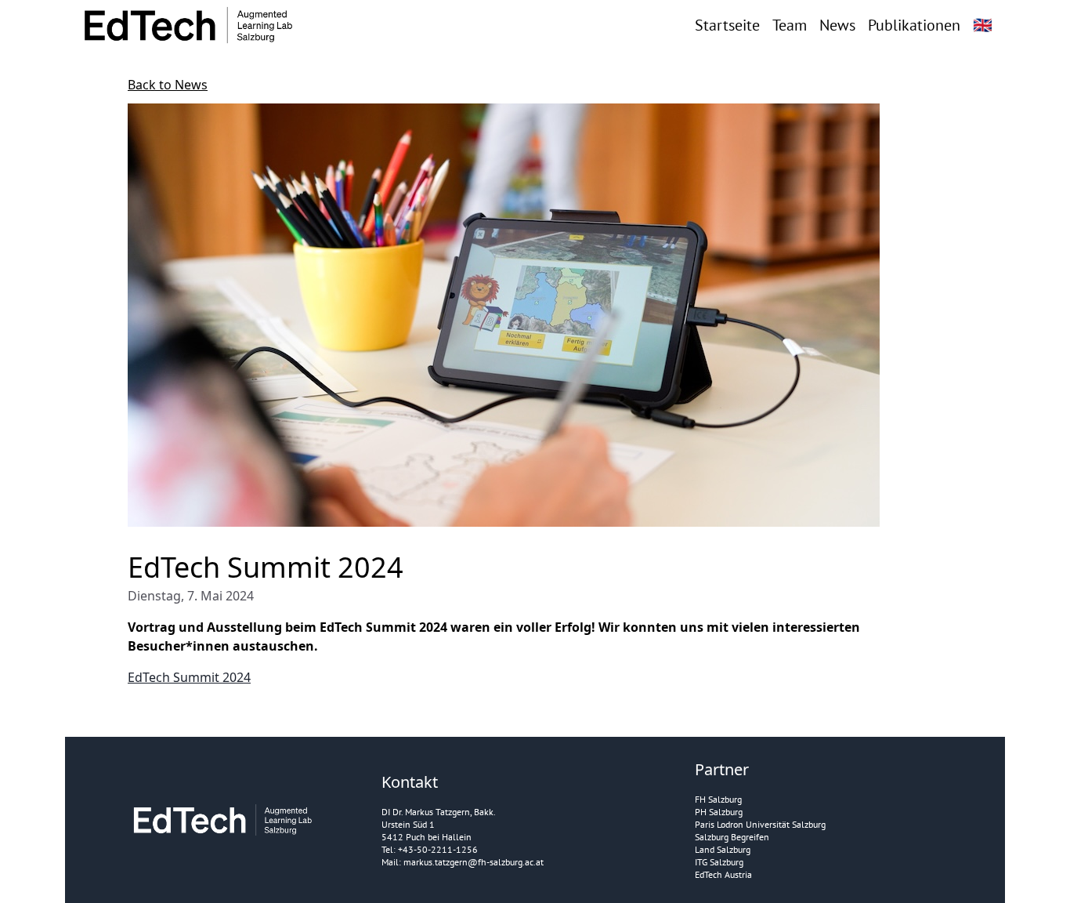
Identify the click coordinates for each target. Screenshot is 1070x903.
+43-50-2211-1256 (438, 849)
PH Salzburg (719, 812)
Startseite (727, 25)
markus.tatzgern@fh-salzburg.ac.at (473, 862)
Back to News (168, 84)
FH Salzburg (718, 799)
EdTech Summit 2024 (189, 677)
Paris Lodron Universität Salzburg (760, 824)
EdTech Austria (723, 874)
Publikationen (914, 25)
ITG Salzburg (719, 862)
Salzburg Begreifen (732, 837)
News (837, 25)
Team (789, 25)
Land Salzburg (722, 849)
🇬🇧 (982, 25)
